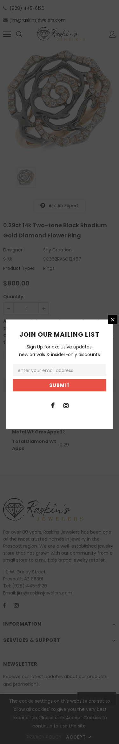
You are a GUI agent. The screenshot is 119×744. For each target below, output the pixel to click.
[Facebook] (53, 405)
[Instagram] (66, 405)
